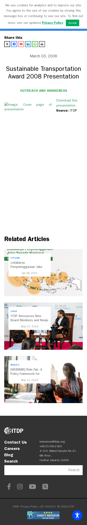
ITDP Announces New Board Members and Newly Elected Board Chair (29, 320)
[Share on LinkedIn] (28, 44)
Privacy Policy (29, 506)
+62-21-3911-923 (50, 446)
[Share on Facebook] (14, 44)
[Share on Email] (21, 44)
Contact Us (15, 442)
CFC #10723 (47, 506)
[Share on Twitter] (7, 44)
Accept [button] (72, 22)
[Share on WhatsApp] (35, 44)
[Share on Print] (42, 44)
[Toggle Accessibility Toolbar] (77, 515)
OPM (16, 506)
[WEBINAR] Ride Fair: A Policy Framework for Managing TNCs (26, 374)
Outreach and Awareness (43, 91)
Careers (12, 448)
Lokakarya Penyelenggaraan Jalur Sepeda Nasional (26, 267)
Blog (8, 454)
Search (11, 461)
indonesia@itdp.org (52, 441)
